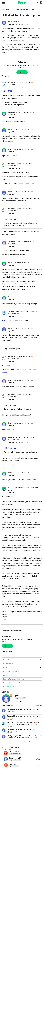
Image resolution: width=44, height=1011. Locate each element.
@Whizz (5, 320)
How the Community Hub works (13, 679)
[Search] (37, 2)
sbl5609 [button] (9, 21)
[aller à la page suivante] (29, 741)
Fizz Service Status (9, 687)
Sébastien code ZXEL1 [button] (14, 112)
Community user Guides (11, 671)
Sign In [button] (22, 72)
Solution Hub (7, 675)
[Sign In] (41, 2)
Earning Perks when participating (14, 683)
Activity (5, 656)
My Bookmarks (22, 660)
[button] (4, 23)
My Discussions (8, 664)
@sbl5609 (8, 91)
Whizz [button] (9, 487)
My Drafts (22, 667)
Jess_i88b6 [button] (11, 82)
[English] (22, 2)
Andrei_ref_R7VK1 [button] (13, 311)
